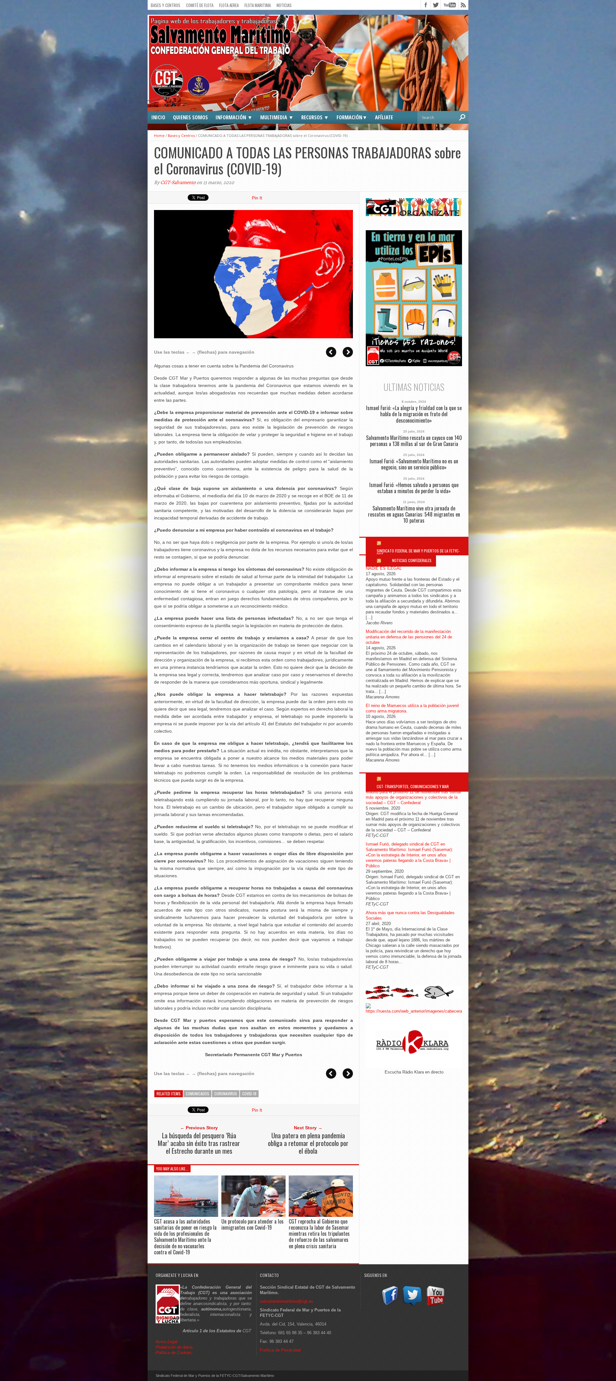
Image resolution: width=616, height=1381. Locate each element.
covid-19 (249, 1093)
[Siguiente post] (348, 352)
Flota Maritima (257, 5)
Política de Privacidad (280, 1350)
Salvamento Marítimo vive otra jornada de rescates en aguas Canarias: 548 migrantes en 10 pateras (414, 514)
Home (159, 135)
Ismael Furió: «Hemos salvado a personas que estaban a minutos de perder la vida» (413, 488)
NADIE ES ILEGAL (384, 568)
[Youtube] (435, 1306)
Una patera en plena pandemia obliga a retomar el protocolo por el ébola (308, 1143)
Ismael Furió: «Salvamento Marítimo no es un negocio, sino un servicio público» (414, 464)
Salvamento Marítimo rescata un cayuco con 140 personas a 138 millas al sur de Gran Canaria (414, 441)
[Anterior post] (331, 352)
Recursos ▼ (315, 117)
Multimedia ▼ (277, 117)
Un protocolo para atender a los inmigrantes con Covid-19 (252, 1224)
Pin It (257, 197)
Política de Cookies (174, 1352)
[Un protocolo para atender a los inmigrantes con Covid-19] (253, 1215)
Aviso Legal (167, 1341)
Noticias (284, 5)
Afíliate (384, 117)
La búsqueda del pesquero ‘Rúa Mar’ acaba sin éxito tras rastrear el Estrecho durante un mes (199, 1143)
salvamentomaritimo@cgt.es (286, 1301)
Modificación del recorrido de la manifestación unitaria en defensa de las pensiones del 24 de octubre (409, 637)
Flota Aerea (229, 5)
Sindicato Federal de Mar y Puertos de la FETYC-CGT (418, 552)
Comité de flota (199, 5)
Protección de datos (174, 1347)
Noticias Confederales (412, 560)
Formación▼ (352, 117)
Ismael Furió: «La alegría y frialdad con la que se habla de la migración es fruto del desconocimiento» (414, 414)
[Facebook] (389, 1306)
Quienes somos (190, 117)
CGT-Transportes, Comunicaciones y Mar (413, 786)
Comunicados (197, 1093)
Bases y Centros (165, 5)
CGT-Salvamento (178, 182)
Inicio (158, 117)
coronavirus (225, 1093)
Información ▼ (234, 117)
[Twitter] (412, 1306)
